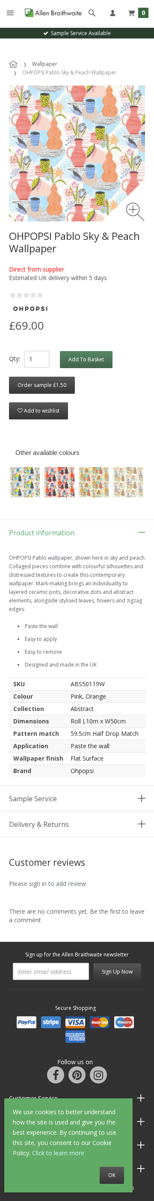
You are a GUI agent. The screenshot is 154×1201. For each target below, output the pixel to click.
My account (112, 13)
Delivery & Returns (39, 824)
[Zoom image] (135, 212)
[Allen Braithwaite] (51, 13)
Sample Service (33, 798)
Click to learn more (58, 1153)
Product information (41, 532)
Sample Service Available (79, 33)
